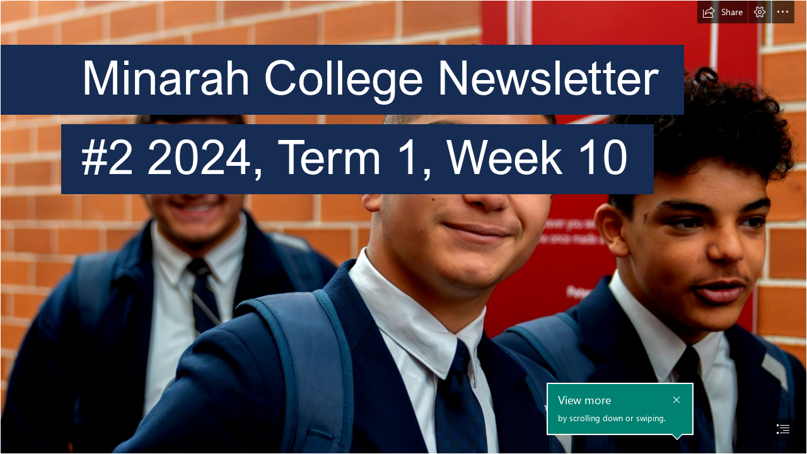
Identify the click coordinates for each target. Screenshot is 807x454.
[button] (722, 12)
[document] (403, 227)
